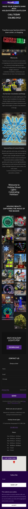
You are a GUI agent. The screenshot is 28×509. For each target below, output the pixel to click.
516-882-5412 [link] (14, 427)
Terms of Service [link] (15, 402)
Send (14, 396)
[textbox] (14, 368)
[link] (10, 1)
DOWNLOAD (14, 347)
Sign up (14, 485)
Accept (14, 505)
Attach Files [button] (6, 390)
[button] (2, 390)
